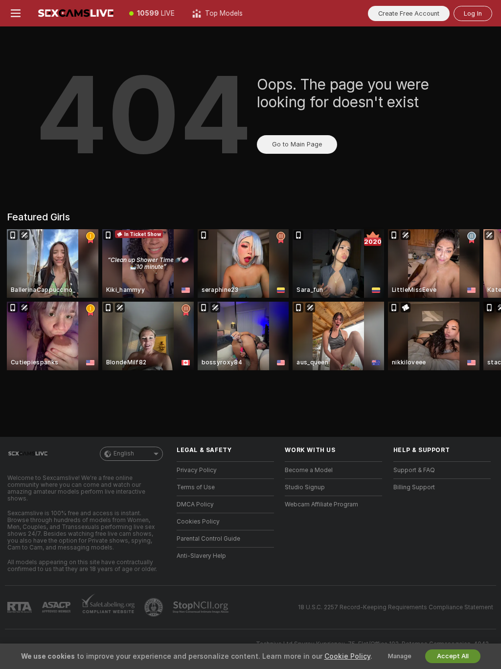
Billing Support (414, 487)
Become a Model (309, 470)
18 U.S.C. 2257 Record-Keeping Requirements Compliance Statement (395, 607)
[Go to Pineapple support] (154, 607)
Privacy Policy (197, 470)
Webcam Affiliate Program (321, 504)
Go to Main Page (297, 144)
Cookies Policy (198, 521)
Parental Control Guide (208, 538)
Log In (473, 13)
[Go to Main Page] (75, 13)
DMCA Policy (195, 504)
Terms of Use (196, 487)
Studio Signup (305, 487)
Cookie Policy (347, 656)
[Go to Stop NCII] (201, 607)
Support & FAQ (414, 470)
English (124, 453)
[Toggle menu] (15, 13)
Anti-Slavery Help (201, 555)
